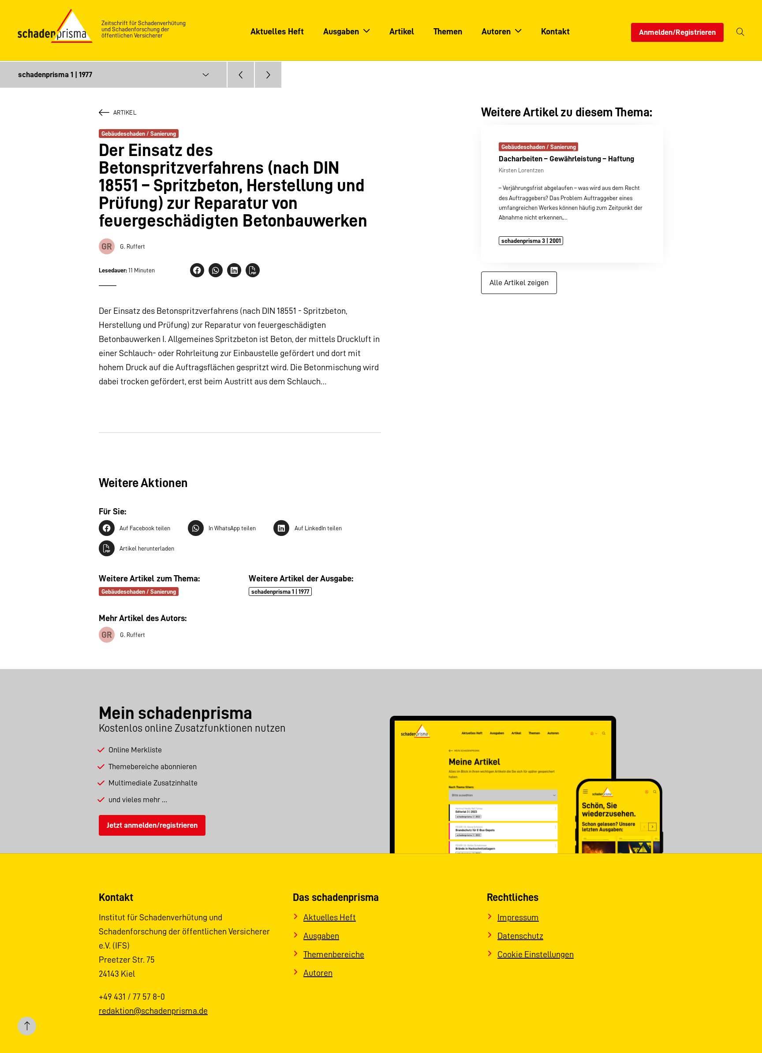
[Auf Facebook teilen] (197, 270)
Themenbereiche (333, 954)
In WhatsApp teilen (232, 528)
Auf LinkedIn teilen (318, 528)
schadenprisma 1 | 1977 (280, 591)
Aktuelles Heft (329, 917)
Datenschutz (520, 935)
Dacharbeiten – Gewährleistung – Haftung (566, 159)
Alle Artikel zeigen (519, 283)
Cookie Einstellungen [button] (535, 954)
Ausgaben (321, 935)
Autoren (317, 972)
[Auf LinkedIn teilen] (234, 270)
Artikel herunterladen (147, 548)
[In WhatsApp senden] (216, 270)
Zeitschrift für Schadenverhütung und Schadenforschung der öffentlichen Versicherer (143, 29)
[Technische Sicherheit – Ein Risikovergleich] (241, 75)
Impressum (518, 917)
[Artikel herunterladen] (253, 270)
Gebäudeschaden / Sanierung (138, 133)
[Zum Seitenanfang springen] (27, 1026)
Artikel (124, 112)
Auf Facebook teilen (145, 528)
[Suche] (740, 32)
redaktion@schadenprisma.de (153, 1010)
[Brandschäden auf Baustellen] (268, 75)
